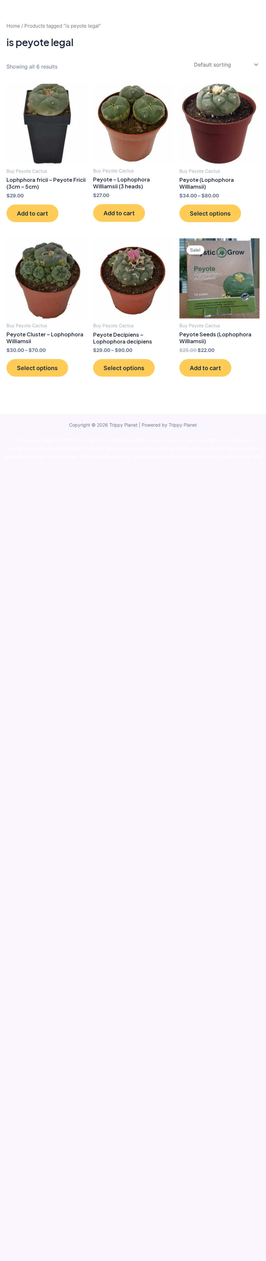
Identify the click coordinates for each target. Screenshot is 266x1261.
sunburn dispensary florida (205, 448)
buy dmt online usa (93, 448)
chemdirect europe (76, 440)
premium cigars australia (85, 456)
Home (13, 26)
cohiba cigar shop (39, 456)
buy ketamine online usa (167, 440)
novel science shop (33, 440)
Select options (210, 213)
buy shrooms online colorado (145, 448)
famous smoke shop (119, 440)
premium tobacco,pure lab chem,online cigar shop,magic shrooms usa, (187, 456)
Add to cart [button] (32, 213)
